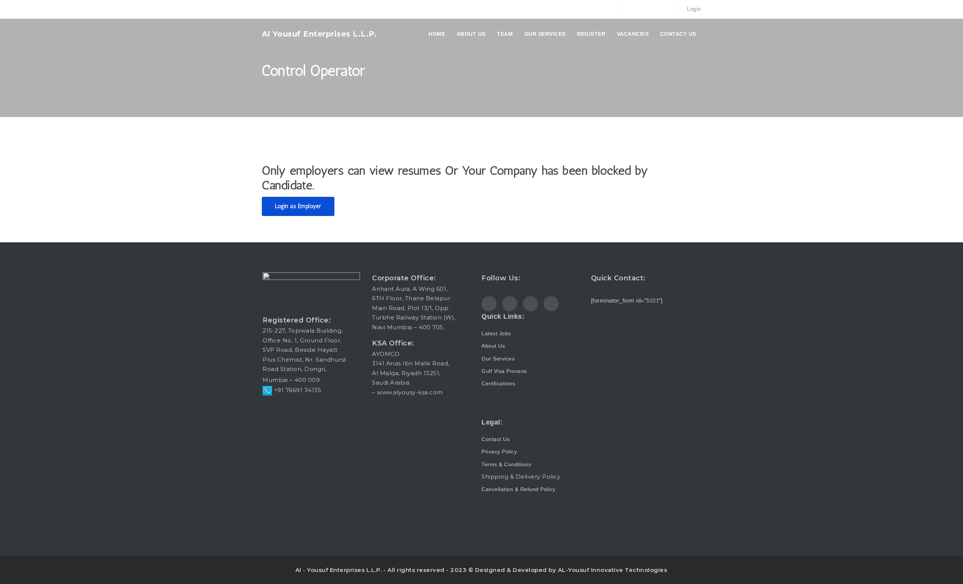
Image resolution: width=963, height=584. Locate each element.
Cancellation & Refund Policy (518, 489)
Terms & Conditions (506, 464)
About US (471, 34)
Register (591, 34)
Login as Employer (298, 206)
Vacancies (633, 34)
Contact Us (678, 34)
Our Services (545, 34)
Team (505, 34)
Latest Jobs (496, 333)
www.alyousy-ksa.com (410, 392)
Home (436, 34)
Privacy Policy (499, 451)
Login (693, 9)
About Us (493, 346)
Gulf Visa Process (504, 371)
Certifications (498, 383)
